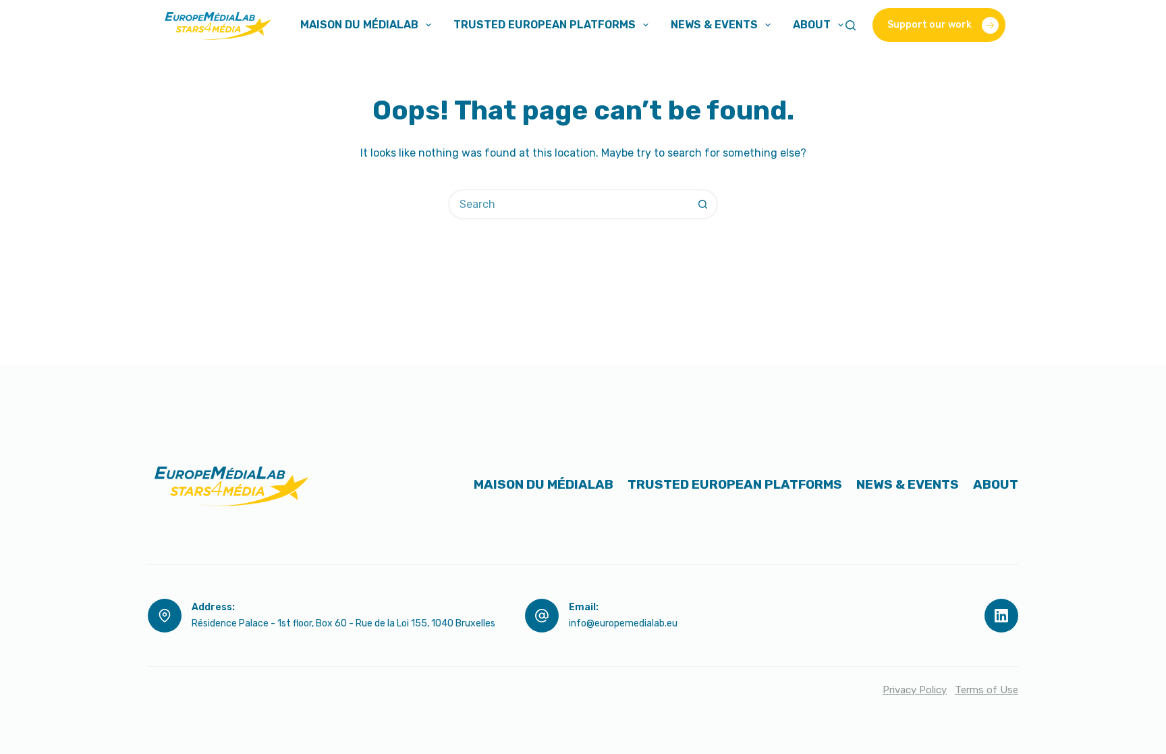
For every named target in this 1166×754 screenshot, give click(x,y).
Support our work (929, 24)
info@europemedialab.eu (623, 623)
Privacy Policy (915, 690)
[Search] (850, 25)
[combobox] (569, 204)
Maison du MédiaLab (359, 24)
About (812, 24)
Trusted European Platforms (544, 24)
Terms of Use (986, 690)
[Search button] (703, 204)
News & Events (714, 24)
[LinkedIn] (1001, 615)
